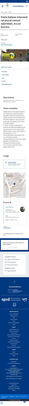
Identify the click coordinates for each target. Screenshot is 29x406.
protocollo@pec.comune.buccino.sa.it (14, 376)
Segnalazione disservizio (14, 387)
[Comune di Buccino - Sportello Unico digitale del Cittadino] (7, 6)
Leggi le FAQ (13, 385)
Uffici (14, 317)
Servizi (14, 327)
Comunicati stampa (14, 354)
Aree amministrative (14, 314)
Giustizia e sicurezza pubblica (14, 342)
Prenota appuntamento (14, 383)
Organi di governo (14, 316)
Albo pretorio (14, 361)
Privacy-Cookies (4, 396)
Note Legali (11, 396)
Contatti (14, 366)
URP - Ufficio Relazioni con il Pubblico (14, 378)
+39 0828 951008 (14, 374)
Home (2, 12)
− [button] (5, 176)
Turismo (14, 338)
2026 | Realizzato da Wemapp (14, 400)
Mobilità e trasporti (14, 340)
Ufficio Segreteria (9, 207)
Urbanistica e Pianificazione (14, 336)
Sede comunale (12, 162)
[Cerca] (26, 6)
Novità (6, 12)
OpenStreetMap (22, 197)
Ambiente (14, 345)
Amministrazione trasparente (14, 363)
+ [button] (5, 174)
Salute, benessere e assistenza (13, 347)
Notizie (10, 12)
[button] (27, 1)
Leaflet (18, 197)
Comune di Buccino (18, 6)
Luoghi (13, 324)
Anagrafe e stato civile (14, 329)
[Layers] (23, 174)
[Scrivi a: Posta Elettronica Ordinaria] (14, 377)
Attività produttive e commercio (14, 335)
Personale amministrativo (13, 323)
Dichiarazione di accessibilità (14, 388)
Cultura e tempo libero (14, 331)
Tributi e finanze (13, 343)
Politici (13, 321)
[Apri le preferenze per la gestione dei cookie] (2, 403)
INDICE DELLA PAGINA (6, 67)
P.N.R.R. (13, 390)
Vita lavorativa (14, 333)
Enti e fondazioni (13, 319)
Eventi (14, 355)
